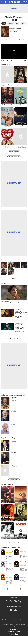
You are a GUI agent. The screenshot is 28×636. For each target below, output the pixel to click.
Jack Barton (13, 452)
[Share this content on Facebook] (13, 20)
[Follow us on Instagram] (16, 601)
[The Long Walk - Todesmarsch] (20, 74)
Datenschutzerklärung (10, 626)
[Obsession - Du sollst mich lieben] (16, 564)
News (3, 283)
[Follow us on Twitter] (12, 601)
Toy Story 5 (8, 561)
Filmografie (5, 64)
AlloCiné (3, 618)
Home (2, 13)
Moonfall (21, 125)
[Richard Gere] (5, 428)
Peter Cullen (13, 440)
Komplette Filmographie (14, 151)
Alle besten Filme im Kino (14, 589)
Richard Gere (13, 423)
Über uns (4, 624)
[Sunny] (7, 74)
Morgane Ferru (14, 465)
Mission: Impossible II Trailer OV (7, 520)
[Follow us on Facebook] (8, 601)
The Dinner (13, 398)
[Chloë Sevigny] (5, 403)
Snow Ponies (21, 146)
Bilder (3, 260)
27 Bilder (14, 278)
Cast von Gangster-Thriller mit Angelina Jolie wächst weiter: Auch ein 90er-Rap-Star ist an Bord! (14, 303)
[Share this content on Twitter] (16, 20)
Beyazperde (21, 618)
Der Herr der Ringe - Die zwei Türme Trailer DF (21, 520)
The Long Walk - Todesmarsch (20, 84)
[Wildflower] (20, 95)
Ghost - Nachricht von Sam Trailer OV (7, 538)
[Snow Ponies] (20, 136)
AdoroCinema (5, 619)
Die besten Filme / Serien (14, 156)
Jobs (8, 624)
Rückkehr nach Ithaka (7, 104)
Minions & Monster (8, 575)
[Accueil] (12, 2)
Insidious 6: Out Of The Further (23, 575)
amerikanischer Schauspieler (18, 13)
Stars (5, 13)
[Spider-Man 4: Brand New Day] (3, 552)
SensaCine (12, 618)
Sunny (7, 84)
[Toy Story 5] (3, 564)
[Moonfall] (20, 116)
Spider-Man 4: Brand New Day (9, 550)
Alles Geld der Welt (14, 411)
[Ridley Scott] (5, 415)
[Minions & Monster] (3, 577)
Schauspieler (9, 13)
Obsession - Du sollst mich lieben (23, 563)
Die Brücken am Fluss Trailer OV (21, 502)
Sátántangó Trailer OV (20, 538)
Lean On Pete (13, 400)
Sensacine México (18, 619)
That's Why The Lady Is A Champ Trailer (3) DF (7, 502)
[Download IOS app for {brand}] (12, 610)
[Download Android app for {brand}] (16, 610)
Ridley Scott (13, 410)
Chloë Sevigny (14, 397)
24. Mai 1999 (18, 30)
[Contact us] (20, 601)
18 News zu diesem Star (14, 338)
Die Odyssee (22, 549)
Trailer (7, 560)
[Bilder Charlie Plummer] (4, 265)
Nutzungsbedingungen (20, 624)
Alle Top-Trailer (14, 542)
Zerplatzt (7, 146)
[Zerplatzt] (7, 136)
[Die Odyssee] (16, 552)
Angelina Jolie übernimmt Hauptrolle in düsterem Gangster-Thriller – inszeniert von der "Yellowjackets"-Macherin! (21, 314)
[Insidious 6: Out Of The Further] (16, 577)
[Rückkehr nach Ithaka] (7, 95)
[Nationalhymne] (7, 116)
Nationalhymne (7, 125)
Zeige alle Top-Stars (14, 479)
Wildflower (20, 104)
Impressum (12, 624)
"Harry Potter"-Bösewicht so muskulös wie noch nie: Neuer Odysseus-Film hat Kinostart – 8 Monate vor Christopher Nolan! (21, 328)
